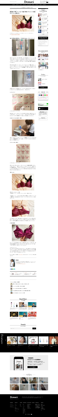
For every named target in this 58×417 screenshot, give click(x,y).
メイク (15, 404)
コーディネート (11, 404)
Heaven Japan (20, 254)
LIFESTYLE (24, 4)
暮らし (23, 404)
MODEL (33, 4)
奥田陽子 (18, 34)
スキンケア (16, 405)
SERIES (41, 4)
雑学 (20, 404)
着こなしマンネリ (40, 40)
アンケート (43, 108)
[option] (11, 342)
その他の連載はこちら (43, 87)
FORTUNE (36, 4)
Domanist (12, 34)
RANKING (44, 4)
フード (23, 405)
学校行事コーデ (28, 405)
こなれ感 (44, 40)
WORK (21, 4)
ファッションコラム (12, 405)
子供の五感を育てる (29, 404)
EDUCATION (29, 4)
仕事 (20, 405)
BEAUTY (17, 4)
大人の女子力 (16, 34)
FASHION (13, 4)
